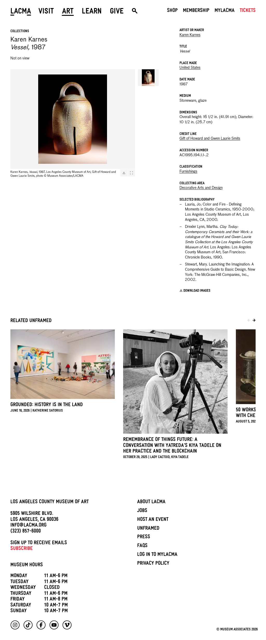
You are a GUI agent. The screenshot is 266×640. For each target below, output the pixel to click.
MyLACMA (225, 11)
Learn (92, 12)
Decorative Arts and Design (201, 188)
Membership (196, 11)
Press (143, 537)
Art (68, 12)
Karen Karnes (190, 35)
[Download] (124, 172)
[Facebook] (41, 625)
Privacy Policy (153, 564)
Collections (19, 31)
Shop (172, 11)
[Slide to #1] (148, 77)
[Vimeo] (67, 625)
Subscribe (21, 549)
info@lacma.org (28, 526)
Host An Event (152, 520)
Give (117, 12)
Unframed (148, 529)
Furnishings (188, 171)
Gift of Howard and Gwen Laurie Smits (209, 138)
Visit (46, 12)
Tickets (248, 11)
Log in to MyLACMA (157, 555)
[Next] (254, 321)
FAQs (142, 546)
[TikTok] (28, 625)
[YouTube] (54, 625)
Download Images (196, 291)
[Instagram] (15, 625)
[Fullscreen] (131, 172)
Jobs (142, 511)
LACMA (20, 12)
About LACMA (151, 502)
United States (190, 68)
